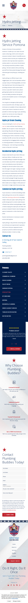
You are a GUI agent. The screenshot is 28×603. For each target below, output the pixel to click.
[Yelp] (14, 585)
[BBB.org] (19, 585)
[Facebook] (11, 585)
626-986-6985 (14, 540)
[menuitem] (14, 272)
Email (4, 480)
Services (14, 550)
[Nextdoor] (17, 585)
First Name (5, 468)
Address (4, 484)
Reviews (14, 553)
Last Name (5, 472)
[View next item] (16, 344)
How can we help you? (8, 493)
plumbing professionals (13, 197)
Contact (14, 556)
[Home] (13, 5)
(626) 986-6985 (6, 258)
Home (14, 544)
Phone (4, 476)
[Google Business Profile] (8, 585)
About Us (14, 547)
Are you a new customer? (8, 488)
